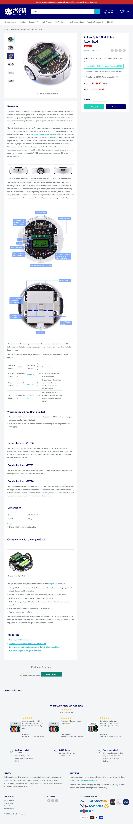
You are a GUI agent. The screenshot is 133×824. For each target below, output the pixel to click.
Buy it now (115, 107)
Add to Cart (94, 107)
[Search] (97, 11)
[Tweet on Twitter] (120, 50)
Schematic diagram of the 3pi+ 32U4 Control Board (27, 643)
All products (14, 29)
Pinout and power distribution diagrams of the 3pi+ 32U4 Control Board (34, 647)
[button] (6, 725)
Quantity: (87, 99)
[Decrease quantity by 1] (94, 99)
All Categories (9, 22)
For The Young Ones (77, 22)
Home (6, 29)
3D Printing (59, 22)
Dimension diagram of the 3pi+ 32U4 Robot (25, 651)
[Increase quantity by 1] (105, 99)
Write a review (51, 674)
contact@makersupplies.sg (87, 780)
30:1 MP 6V (30, 375)
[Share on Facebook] (112, 50)
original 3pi (53, 584)
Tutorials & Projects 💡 (95, 22)
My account (108, 13)
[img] (66, 709)
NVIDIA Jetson (47, 22)
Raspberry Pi (33, 22)
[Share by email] (124, 50)
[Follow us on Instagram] (52, 800)
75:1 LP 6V (30, 384)
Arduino (23, 22)
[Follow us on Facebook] (48, 800)
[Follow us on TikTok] (56, 800)
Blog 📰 (110, 22)
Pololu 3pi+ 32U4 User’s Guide (20, 640)
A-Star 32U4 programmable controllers (43, 134)
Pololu (86, 50)
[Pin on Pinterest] (116, 50)
